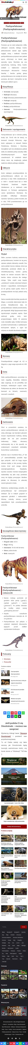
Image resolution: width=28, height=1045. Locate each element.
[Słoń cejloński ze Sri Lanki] (14, 972)
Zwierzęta (4, 961)
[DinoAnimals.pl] (7, 2)
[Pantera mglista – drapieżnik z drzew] (21, 838)
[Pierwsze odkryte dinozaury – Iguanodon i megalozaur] (21, 908)
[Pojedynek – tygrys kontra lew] (5, 996)
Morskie (3, 948)
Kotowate (4, 945)
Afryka (3, 932)
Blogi (7, 934)
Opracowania (10, 948)
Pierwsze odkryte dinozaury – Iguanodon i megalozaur (21, 915)
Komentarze (10, 1024)
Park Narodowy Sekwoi (21, 868)
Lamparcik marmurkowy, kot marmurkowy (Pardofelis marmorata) (5, 899)
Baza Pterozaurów (6, 1026)
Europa (9, 940)
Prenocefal (7, 662)
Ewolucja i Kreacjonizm (21, 1026)
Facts (13, 1034)
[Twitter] (8, 712)
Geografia (20, 940)
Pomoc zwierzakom (17, 1029)
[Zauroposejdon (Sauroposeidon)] (5, 673)
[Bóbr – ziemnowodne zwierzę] (14, 977)
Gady (14, 940)
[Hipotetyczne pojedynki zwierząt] (5, 991)
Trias (3, 958)
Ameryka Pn (16, 932)
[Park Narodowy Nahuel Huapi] (7, 850)
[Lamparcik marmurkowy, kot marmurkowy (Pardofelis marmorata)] (7, 891)
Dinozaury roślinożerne (15, 23)
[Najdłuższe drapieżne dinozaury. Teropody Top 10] (23, 996)
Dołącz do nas (15, 1032)
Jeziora (17, 942)
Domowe (14, 773)
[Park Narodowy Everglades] (5, 977)
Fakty (3, 1029)
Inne (13, 942)
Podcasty (13, 950)
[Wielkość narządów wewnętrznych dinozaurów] (5, 700)
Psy (3, 953)
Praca (20, 1032)
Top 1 (17, 956)
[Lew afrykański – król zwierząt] (7, 908)
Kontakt (24, 1032)
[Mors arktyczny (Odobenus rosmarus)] (7, 863)
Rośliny (3, 956)
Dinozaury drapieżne (6, 937)
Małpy (18, 945)
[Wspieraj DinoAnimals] (14, 761)
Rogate (20, 953)
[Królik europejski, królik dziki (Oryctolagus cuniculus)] (7, 876)
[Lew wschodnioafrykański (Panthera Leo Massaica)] (21, 891)
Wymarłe (8, 958)
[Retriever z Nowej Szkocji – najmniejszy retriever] (23, 972)
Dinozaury (6, 23)
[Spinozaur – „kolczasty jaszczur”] (23, 991)
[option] (14, 776)
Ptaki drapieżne (13, 953)
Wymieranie (15, 958)
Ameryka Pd (9, 932)
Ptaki (7, 953)
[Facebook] (4, 712)
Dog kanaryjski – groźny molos (14, 777)
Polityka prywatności (6, 1032)
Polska (24, 950)
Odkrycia (13, 1026)
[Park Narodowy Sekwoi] (21, 863)
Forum (6, 1029)
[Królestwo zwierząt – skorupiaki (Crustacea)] (7, 838)
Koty (9, 945)
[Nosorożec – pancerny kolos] (21, 850)
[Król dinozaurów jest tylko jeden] (5, 691)
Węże (21, 958)
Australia (23, 932)
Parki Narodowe (5, 950)
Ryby (8, 956)
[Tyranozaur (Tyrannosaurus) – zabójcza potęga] (14, 996)
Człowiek (12, 934)
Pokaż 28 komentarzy (14, 826)
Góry (9, 942)
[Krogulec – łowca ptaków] (23, 977)
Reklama (24, 1029)
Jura (23, 942)
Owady (16, 948)
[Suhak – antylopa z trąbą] (5, 972)
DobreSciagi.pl (8, 1034)
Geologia (4, 942)
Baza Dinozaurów (21, 1024)
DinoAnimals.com (19, 1034)
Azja (3, 934)
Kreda (22, 23)
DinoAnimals (7, 1021)
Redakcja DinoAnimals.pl (9, 32)
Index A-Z (5, 1024)
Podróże (19, 950)
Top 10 (21, 956)
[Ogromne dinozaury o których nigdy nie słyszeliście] (5, 682)
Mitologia (24, 945)
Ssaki (13, 956)
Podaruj (10, 1029)
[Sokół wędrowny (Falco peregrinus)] (21, 876)
